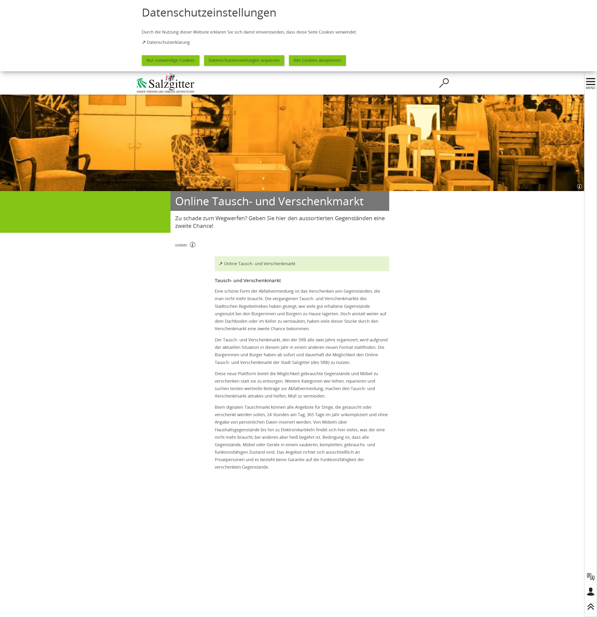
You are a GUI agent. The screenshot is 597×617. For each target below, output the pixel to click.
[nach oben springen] (590, 606)
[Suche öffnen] (444, 83)
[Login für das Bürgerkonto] (590, 591)
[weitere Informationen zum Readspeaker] (192, 245)
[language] (590, 576)
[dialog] (298, 35)
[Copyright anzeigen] (578, 185)
